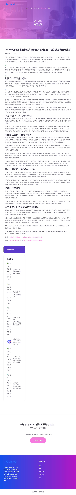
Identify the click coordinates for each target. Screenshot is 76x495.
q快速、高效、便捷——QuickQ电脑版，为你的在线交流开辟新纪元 (17, 321)
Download (38, 440)
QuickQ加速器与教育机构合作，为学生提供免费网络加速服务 (26, 240)
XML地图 (41, 492)
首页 (27, 8)
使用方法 (43, 8)
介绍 (31, 8)
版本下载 (36, 8)
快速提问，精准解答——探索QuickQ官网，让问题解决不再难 (26, 237)
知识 (49, 8)
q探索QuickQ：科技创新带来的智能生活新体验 (17, 271)
